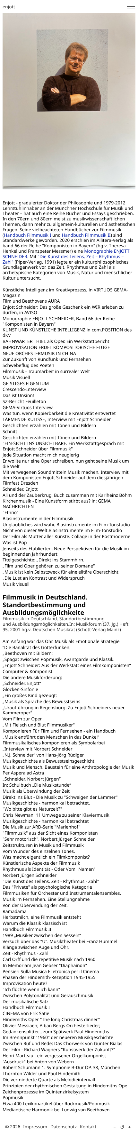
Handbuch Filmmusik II (86, 235)
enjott (9, 7)
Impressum (35, 1127)
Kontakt (88, 1127)
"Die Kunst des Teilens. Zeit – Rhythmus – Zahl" (63, 259)
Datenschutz (63, 1127)
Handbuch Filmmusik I (27, 235)
